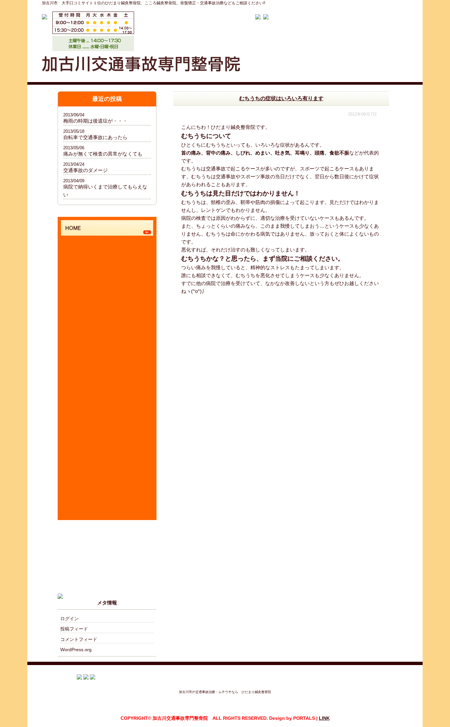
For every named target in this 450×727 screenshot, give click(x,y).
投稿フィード (74, 628)
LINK (324, 718)
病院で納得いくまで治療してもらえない (105, 190)
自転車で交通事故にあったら (95, 137)
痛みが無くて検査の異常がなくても (102, 154)
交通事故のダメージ (85, 170)
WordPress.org (76, 649)
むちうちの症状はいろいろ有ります (281, 98)
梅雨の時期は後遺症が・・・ (95, 121)
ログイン (69, 618)
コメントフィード (78, 639)
